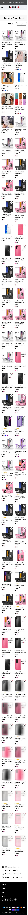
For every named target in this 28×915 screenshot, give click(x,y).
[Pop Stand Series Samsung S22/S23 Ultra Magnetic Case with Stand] (7, 479)
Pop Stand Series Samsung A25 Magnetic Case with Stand (6, 317)
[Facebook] (2, 899)
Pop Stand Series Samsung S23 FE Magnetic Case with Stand (6, 275)
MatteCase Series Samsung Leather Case (19, 107)
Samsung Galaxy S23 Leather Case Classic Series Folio (6, 704)
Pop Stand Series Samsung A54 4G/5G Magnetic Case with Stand (19, 533)
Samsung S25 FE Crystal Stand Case (19, 43)
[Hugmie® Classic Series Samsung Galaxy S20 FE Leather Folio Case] (20, 783)
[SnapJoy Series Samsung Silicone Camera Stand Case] (20, 56)
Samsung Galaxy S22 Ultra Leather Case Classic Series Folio (19, 704)
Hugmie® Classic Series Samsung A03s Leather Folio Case (19, 619)
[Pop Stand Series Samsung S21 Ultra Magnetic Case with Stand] (20, 457)
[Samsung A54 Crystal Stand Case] (7, 436)
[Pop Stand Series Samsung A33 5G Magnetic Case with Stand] (20, 288)
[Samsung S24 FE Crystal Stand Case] (7, 141)
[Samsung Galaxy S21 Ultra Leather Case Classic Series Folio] (7, 739)
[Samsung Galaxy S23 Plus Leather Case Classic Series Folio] (20, 674)
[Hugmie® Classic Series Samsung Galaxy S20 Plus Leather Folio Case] (7, 783)
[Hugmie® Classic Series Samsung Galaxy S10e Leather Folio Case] (7, 827)
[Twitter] (5, 899)
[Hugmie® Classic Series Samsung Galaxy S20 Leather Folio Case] (7, 805)
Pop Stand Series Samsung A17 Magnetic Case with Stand (6, 169)
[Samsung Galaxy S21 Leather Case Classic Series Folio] (7, 762)
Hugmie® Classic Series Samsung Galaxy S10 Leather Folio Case (19, 836)
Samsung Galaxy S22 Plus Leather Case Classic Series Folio (6, 725)
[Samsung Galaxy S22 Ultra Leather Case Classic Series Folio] (20, 696)
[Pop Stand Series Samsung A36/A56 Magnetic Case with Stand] (20, 141)
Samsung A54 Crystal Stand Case (6, 444)
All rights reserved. (20, 913)
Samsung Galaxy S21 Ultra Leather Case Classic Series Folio (6, 747)
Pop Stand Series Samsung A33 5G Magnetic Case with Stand (19, 296)
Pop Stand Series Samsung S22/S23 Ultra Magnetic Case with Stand (7, 487)
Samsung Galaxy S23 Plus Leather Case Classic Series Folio (19, 683)
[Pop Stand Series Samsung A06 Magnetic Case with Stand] (20, 162)
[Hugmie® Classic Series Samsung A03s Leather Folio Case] (20, 611)
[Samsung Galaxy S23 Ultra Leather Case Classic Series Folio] (7, 674)
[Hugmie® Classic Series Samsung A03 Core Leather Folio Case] (7, 632)
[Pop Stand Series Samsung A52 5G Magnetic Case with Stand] (7, 589)
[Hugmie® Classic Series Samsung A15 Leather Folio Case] (20, 372)
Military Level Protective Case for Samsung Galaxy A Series (6, 423)
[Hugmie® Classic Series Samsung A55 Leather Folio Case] (20, 226)
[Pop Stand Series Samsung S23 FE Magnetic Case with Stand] (7, 268)
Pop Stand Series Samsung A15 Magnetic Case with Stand (19, 401)
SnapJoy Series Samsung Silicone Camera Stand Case (19, 64)
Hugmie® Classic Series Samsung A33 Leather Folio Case (20, 661)
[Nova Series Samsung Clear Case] (20, 77)
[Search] (21, 7)
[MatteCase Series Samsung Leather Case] (20, 98)
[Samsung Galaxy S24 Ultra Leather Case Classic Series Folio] (7, 372)
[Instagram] (8, 899)
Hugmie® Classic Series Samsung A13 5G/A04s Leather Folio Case (7, 661)
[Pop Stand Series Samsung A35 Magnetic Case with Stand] (7, 288)
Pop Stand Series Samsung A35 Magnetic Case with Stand (6, 296)
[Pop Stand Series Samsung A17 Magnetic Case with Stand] (7, 162)
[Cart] (24, 7)
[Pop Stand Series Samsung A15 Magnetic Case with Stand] (20, 393)
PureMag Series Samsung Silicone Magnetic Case (6, 85)
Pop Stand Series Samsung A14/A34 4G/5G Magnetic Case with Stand (6, 554)
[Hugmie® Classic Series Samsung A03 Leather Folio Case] (20, 632)
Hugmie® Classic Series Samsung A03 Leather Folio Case (20, 640)
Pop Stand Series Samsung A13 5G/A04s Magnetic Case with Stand (6, 619)
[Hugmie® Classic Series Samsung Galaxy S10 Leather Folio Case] (20, 827)
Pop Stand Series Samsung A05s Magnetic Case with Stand (19, 317)
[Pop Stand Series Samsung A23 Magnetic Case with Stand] (20, 567)
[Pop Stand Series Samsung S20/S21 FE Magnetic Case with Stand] (7, 524)
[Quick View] (11, 31)
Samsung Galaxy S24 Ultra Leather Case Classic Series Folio (6, 380)
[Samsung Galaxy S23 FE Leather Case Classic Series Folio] (20, 247)
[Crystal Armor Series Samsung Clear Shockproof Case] (7, 226)
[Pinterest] (10, 899)
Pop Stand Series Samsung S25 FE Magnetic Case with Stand (6, 64)
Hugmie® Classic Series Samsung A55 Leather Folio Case (20, 234)
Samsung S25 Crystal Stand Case (19, 128)
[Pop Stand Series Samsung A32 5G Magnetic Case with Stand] (20, 589)
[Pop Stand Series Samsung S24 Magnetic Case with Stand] (7, 393)
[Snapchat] (13, 899)
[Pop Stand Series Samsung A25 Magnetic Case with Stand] (7, 309)
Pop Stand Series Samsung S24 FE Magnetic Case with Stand (19, 190)
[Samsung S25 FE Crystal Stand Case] (20, 35)
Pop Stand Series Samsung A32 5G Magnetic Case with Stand (19, 598)
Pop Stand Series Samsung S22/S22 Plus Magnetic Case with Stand (6, 511)
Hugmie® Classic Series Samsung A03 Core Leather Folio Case (7, 640)
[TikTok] (15, 899)
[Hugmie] (13, 7)
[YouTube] (18, 899)
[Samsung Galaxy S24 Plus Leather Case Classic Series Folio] (20, 351)
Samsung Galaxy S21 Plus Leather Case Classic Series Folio (19, 748)
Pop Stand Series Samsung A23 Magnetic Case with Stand (19, 576)
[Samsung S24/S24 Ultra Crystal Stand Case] (7, 330)
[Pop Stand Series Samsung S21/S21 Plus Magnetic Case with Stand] (20, 502)
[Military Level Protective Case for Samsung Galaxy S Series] (20, 414)
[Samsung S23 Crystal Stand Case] (20, 436)
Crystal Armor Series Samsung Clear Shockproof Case (7, 234)
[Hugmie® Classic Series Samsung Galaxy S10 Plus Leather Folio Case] (20, 805)
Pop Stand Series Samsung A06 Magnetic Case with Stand (19, 169)
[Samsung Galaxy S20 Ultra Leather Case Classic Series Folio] (20, 762)
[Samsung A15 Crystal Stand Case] (7, 351)
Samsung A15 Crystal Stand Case (6, 359)
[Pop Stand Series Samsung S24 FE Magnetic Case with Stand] (20, 183)
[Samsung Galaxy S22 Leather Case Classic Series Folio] (20, 717)
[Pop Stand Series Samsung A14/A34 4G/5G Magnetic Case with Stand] (7, 546)
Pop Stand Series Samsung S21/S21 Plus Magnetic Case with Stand (19, 509)
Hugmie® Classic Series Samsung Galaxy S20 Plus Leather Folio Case (6, 792)
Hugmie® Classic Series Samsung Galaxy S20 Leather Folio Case (6, 813)
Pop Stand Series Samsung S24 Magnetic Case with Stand (6, 401)
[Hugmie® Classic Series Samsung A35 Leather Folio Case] (7, 247)
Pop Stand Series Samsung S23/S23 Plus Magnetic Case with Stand (19, 488)
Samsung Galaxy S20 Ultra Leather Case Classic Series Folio (19, 769)
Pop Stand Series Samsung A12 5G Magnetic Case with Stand (19, 554)
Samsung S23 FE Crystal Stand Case (19, 338)
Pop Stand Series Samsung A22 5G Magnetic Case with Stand (6, 575)
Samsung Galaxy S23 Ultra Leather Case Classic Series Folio (6, 683)
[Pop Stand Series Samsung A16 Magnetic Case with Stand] (20, 204)
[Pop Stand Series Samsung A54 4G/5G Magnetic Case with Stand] (20, 524)
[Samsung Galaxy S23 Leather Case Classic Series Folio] (7, 696)
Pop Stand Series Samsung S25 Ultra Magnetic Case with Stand (6, 190)
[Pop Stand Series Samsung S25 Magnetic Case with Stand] (7, 204)
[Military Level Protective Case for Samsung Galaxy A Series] (7, 414)
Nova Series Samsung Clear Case (20, 85)
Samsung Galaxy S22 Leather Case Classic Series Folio (19, 726)
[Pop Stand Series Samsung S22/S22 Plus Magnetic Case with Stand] (7, 502)
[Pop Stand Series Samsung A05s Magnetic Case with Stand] (20, 309)
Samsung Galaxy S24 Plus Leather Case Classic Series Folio (19, 359)
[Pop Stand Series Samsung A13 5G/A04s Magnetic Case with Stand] (7, 611)
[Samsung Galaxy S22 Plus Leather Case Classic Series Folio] (7, 717)
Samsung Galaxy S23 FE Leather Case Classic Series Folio (20, 254)
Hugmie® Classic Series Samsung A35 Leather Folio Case (7, 254)
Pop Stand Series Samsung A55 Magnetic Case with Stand (19, 275)
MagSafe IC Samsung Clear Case (7, 128)
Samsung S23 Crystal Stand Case (19, 444)
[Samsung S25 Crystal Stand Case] (20, 120)
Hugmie (13, 913)
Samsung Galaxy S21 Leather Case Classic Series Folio (6, 769)
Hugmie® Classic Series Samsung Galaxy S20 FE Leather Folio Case (19, 792)
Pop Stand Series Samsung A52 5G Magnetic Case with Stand (6, 597)
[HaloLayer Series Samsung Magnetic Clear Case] (7, 98)
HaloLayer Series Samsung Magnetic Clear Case (6, 105)
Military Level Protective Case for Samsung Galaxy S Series (19, 423)
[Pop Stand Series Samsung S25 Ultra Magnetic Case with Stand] (7, 183)
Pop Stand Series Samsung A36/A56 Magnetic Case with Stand (19, 149)
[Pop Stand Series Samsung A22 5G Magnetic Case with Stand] (7, 567)
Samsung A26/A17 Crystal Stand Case (6, 43)
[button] (2, 7)
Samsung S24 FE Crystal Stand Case (6, 149)
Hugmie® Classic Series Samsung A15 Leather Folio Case (20, 380)
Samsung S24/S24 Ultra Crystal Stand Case (6, 338)
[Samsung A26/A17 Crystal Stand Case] (7, 35)
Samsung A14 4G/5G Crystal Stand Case (7, 466)
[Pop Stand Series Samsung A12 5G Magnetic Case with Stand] (20, 546)
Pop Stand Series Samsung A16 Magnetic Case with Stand (19, 213)
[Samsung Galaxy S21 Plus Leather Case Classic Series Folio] (20, 739)
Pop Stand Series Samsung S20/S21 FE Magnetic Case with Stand (6, 532)
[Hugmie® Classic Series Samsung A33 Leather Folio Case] (20, 653)
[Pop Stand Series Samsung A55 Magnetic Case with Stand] (20, 268)
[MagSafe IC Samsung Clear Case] (7, 120)
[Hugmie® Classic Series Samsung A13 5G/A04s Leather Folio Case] (7, 653)
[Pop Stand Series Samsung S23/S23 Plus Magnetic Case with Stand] (20, 479)
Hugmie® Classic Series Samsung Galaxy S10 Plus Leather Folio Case (19, 814)
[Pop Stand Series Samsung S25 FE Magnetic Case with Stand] (7, 56)
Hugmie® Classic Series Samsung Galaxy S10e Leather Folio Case (7, 835)
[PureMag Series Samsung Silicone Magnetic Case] (7, 77)
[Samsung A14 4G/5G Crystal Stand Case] (7, 457)
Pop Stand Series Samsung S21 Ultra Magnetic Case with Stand (19, 465)
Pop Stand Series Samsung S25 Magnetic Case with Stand (6, 211)
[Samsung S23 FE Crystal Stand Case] (20, 330)
